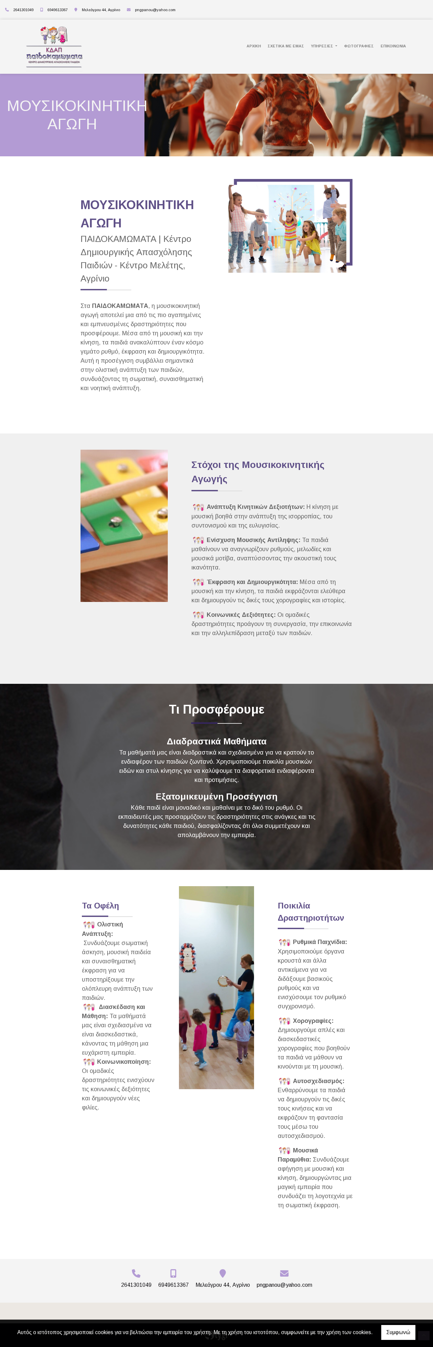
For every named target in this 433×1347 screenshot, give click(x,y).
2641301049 (23, 10)
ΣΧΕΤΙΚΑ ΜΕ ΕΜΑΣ (286, 46)
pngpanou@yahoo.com (155, 10)
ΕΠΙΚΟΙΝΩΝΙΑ (393, 46)
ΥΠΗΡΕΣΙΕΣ (322, 46)
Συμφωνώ (398, 1332)
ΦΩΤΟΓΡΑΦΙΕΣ (359, 46)
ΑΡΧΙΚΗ (254, 46)
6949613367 (57, 10)
